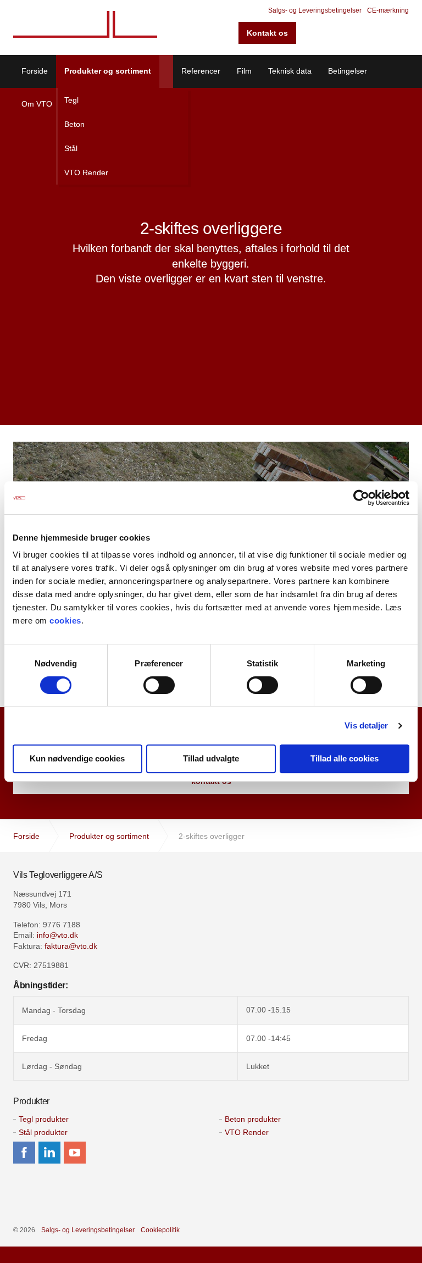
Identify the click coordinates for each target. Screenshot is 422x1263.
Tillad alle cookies (344, 758)
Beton (74, 124)
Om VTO (36, 103)
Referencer (200, 70)
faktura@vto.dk (71, 946)
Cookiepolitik (160, 1230)
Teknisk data (290, 70)
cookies (65, 620)
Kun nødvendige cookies (77, 758)
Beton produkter (253, 1119)
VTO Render (86, 172)
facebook (24, 1153)
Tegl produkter (44, 1119)
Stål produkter (43, 1132)
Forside (34, 70)
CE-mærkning (388, 10)
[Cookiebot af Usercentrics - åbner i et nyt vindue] (361, 497)
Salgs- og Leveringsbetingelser (315, 10)
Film (244, 70)
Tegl (71, 100)
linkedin (49, 1153)
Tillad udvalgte (211, 758)
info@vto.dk (57, 935)
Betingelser (347, 70)
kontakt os (211, 781)
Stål (70, 148)
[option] (211, 252)
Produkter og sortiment (107, 70)
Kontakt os (267, 33)
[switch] (159, 685)
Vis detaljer (366, 725)
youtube (75, 1153)
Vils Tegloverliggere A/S (85, 27)
